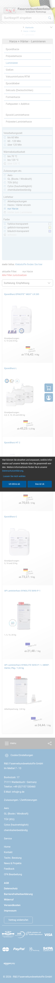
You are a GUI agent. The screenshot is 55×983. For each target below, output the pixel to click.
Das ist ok (39, 484)
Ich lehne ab (14, 484)
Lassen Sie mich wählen (14, 476)
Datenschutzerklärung (12, 471)
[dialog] (27, 491)
